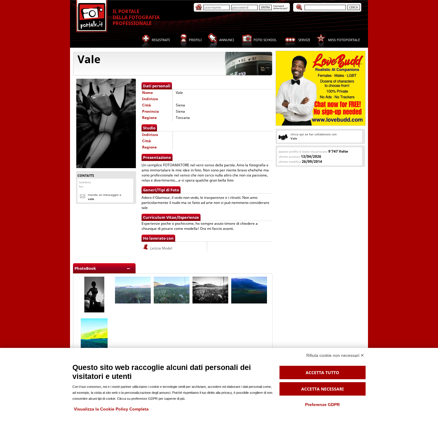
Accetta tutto (322, 372)
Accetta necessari (322, 389)
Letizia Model (160, 248)
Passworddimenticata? (280, 7)
